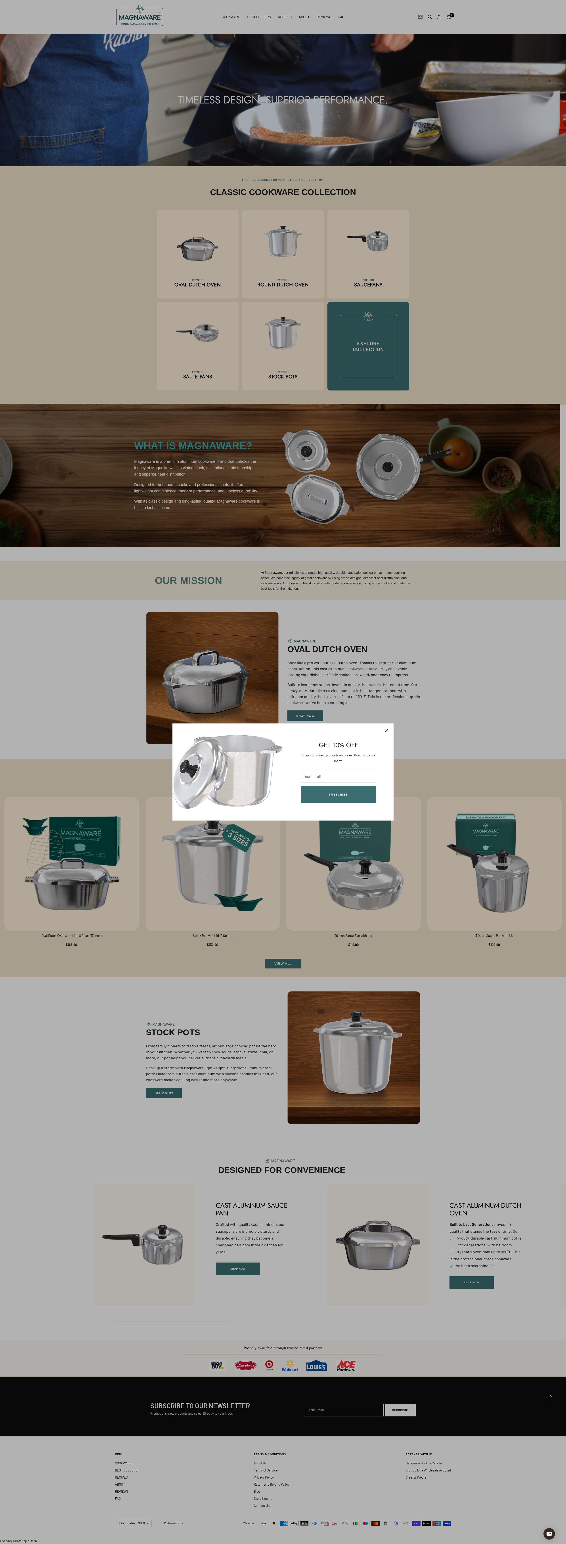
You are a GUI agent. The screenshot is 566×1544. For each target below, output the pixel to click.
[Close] (386, 730)
